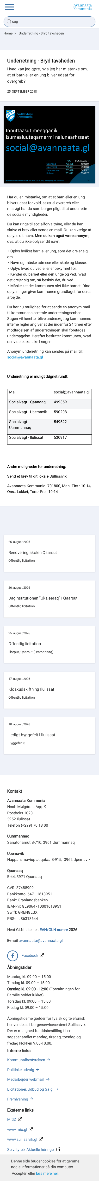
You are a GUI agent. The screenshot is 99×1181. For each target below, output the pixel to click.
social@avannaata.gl (25, 357)
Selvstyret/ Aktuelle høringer (31, 1149)
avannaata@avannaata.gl (41, 940)
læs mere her (47, 1173)
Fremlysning (17, 1099)
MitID (11, 1119)
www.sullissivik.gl (22, 1139)
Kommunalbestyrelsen (26, 1060)
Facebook (30, 955)
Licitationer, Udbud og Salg (30, 1089)
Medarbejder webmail (26, 1079)
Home (8, 33)
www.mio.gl (17, 1129)
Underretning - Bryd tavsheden (41, 33)
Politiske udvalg (20, 1069)
